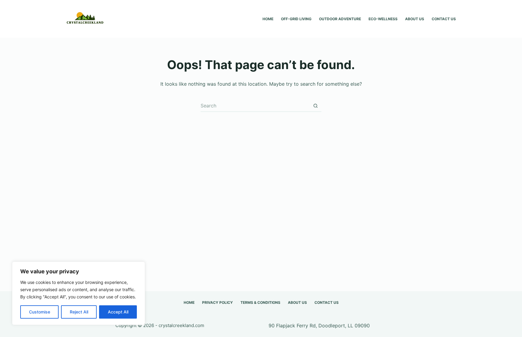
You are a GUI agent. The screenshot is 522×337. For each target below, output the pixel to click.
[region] (78, 293)
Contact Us (444, 19)
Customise (39, 311)
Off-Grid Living (296, 19)
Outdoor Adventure (340, 19)
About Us (414, 19)
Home (268, 19)
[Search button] (315, 106)
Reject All (79, 311)
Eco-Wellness (383, 19)
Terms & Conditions (260, 302)
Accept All (118, 311)
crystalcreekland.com (181, 325)
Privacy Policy (217, 302)
